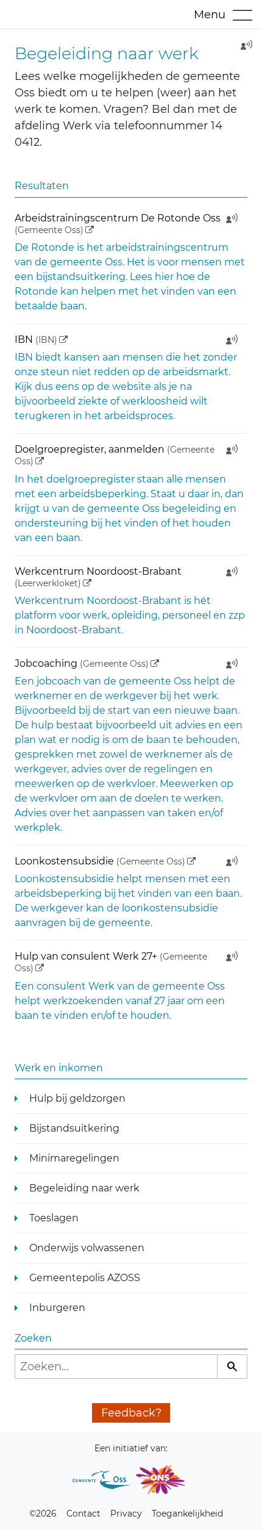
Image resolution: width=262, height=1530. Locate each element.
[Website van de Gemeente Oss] (102, 1479)
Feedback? (131, 1413)
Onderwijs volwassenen (86, 1248)
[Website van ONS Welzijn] (160, 1479)
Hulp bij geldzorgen (77, 1098)
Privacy (126, 1513)
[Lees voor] (242, 49)
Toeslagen (54, 1218)
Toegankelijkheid (187, 1513)
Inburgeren (57, 1307)
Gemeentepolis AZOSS (84, 1278)
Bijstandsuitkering (74, 1128)
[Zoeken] (232, 1366)
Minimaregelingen (74, 1158)
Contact (83, 1513)
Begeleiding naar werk (84, 1188)
